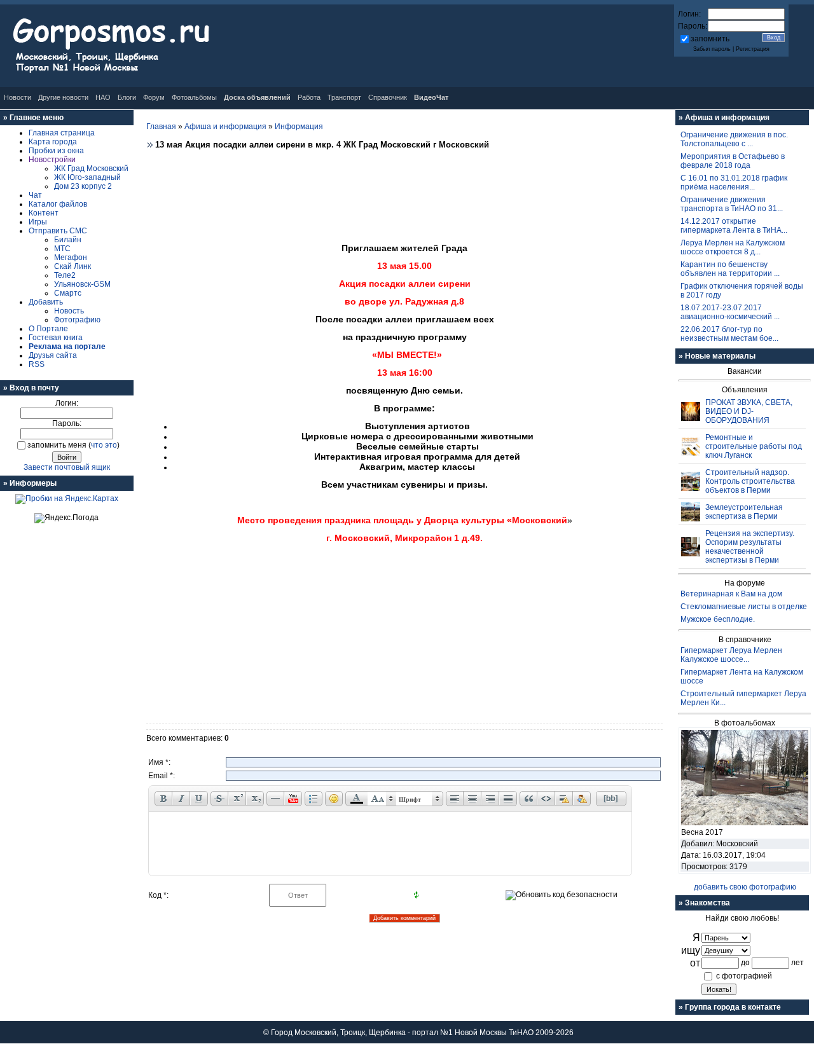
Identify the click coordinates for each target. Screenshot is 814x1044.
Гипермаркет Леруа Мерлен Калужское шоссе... (731, 655)
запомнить (710, 38)
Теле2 (65, 275)
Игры (38, 221)
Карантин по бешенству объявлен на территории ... (730, 269)
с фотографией (744, 976)
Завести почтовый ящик (67, 467)
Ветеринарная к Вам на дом (731, 593)
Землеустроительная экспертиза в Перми (744, 512)
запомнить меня (56, 445)
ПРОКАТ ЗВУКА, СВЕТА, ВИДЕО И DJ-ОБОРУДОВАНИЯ (748, 411)
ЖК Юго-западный (87, 177)
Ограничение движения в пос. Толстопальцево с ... (734, 139)
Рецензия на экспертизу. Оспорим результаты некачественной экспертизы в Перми (749, 547)
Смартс (67, 293)
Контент (44, 213)
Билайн (67, 239)
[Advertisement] (404, 192)
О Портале (48, 328)
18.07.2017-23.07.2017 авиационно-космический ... (730, 312)
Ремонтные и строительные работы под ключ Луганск (753, 446)
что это (104, 445)
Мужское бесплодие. (717, 619)
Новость (69, 310)
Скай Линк (72, 266)
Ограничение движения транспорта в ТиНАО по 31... (731, 204)
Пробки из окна (56, 150)
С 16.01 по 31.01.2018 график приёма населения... (733, 182)
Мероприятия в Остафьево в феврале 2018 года (732, 161)
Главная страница (62, 132)
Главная (161, 126)
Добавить (46, 302)
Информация (299, 126)
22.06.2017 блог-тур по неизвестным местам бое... (729, 334)
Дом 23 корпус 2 (83, 186)
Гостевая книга (56, 337)
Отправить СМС (58, 230)
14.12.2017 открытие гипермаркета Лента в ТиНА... (733, 226)
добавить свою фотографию (745, 887)
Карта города (53, 141)
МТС (62, 248)
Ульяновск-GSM (82, 284)
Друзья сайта (53, 355)
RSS (37, 364)
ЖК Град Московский (91, 168)
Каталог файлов (58, 204)
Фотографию (77, 319)
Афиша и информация (225, 126)
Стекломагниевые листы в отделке (743, 606)
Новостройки (52, 159)
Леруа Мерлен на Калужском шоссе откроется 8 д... (732, 247)
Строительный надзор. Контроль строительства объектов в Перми (750, 481)
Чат (35, 195)
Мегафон (70, 257)
